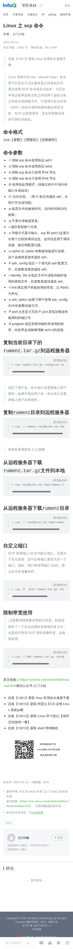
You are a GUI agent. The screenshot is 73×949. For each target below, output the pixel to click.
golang (52, 14)
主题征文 (32, 14)
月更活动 (18, 14)
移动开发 (65, 14)
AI (43, 14)
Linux (8, 822)
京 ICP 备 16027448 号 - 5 (36, 925)
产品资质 (36, 929)
